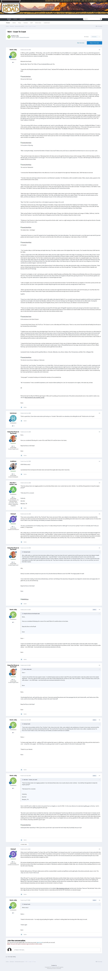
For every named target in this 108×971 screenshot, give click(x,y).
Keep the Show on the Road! (13, 432)
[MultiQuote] (21, 407)
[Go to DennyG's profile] (13, 519)
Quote (25, 407)
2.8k (14, 446)
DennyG (13, 514)
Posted (26, 49)
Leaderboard (47, 22)
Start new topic (80, 42)
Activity (15, 19)
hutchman (13, 413)
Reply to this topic (94, 42)
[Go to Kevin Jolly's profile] (9, 36)
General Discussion (24, 37)
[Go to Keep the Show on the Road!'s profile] (13, 438)
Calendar (26, 22)
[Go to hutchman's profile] (13, 418)
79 (13, 425)
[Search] (100, 19)
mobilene (13, 461)
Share (87, 36)
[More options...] (99, 50)
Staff (31, 22)
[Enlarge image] (26, 76)
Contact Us (54, 965)
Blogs (19, 22)
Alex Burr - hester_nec (13, 483)
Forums (8, 22)
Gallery (14, 22)
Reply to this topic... (20, 949)
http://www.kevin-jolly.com (63, 888)
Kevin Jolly (15, 36)
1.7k (14, 526)
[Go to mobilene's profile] (13, 466)
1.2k (14, 474)
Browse (9, 19)
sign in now (39, 942)
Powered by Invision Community (54, 968)
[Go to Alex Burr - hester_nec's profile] (13, 489)
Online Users (38, 22)
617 (14, 497)
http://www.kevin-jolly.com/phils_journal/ (34, 397)
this (24, 890)
